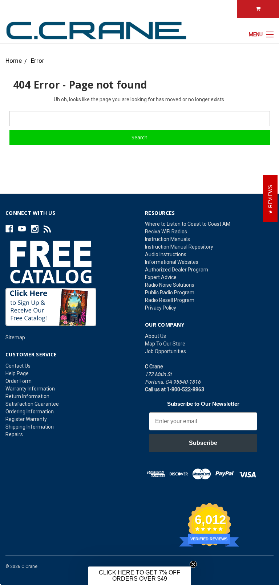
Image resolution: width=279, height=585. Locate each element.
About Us (155, 336)
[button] (139, 575)
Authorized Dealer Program (176, 270)
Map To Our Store (165, 344)
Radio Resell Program (169, 300)
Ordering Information (29, 411)
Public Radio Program (169, 292)
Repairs (14, 434)
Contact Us (18, 366)
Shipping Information (29, 427)
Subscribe (203, 443)
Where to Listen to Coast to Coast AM (187, 224)
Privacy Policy (160, 308)
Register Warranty (26, 419)
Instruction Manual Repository (179, 247)
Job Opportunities (165, 351)
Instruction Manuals (167, 239)
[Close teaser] (193, 564)
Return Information (27, 396)
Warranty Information (30, 389)
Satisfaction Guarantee (32, 404)
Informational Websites (171, 262)
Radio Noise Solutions (169, 285)
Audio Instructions (165, 254)
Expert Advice (161, 277)
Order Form (18, 381)
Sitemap (15, 337)
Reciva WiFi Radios (166, 231)
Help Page (17, 373)
